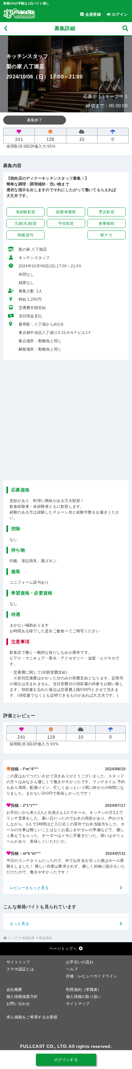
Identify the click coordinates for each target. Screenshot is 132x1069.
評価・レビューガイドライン (91, 976)
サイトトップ (18, 962)
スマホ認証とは (20, 969)
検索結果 (28, 938)
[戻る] (5, 28)
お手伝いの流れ (80, 962)
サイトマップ (78, 1003)
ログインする (66, 1059)
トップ (13, 938)
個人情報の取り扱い (84, 996)
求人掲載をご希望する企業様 (32, 1017)
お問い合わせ (18, 1003)
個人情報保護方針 (22, 996)
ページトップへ (63, 948)
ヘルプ (72, 969)
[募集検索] (125, 28)
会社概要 (14, 989)
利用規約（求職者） (84, 989)
